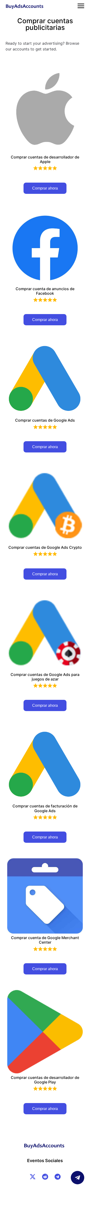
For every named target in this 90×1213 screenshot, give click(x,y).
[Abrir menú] (81, 6)
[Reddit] (45, 1176)
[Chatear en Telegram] (77, 1177)
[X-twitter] (32, 1176)
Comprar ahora (45, 188)
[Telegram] (57, 1176)
